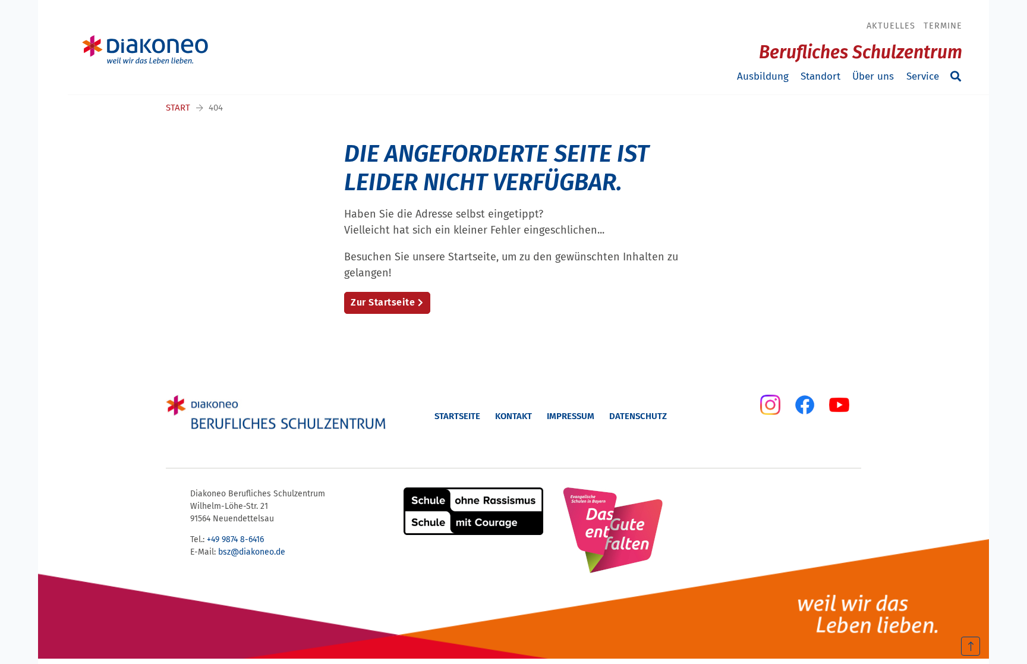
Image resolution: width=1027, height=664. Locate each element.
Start (178, 107)
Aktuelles (891, 25)
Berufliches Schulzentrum (860, 52)
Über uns (873, 76)
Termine (943, 25)
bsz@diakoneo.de (251, 552)
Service (922, 76)
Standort (820, 76)
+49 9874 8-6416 (235, 539)
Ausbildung (763, 76)
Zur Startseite (383, 302)
